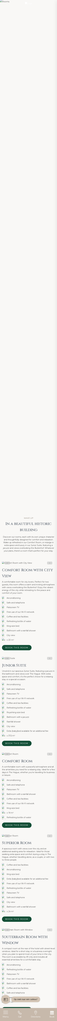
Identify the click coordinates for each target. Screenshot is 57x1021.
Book (51, 1017)
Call (19, 1017)
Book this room (16, 647)
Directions (35, 1017)
